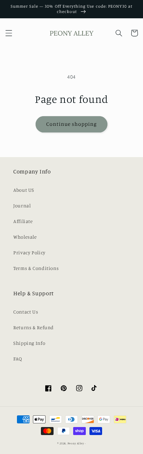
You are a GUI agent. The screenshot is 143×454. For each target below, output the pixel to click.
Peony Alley (76, 443)
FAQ (17, 358)
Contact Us (25, 312)
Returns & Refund (33, 327)
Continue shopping (71, 124)
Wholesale (25, 237)
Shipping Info (29, 343)
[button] (8, 33)
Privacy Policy (29, 252)
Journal (22, 205)
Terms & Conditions (36, 268)
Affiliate (23, 221)
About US (23, 190)
